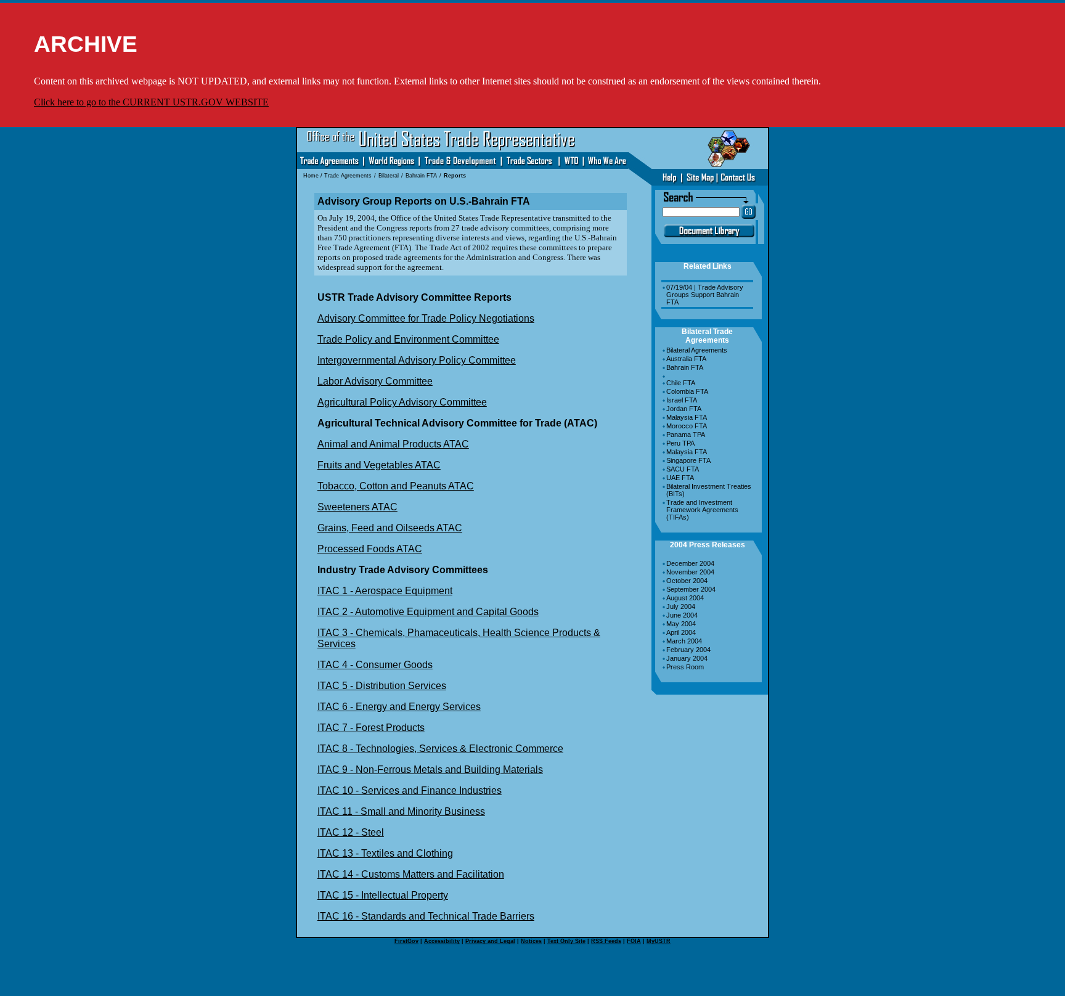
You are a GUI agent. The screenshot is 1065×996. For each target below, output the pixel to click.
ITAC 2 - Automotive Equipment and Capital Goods (428, 611)
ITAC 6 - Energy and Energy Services (399, 706)
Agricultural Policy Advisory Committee (402, 402)
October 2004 (687, 580)
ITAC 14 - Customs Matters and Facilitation (410, 874)
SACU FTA (682, 469)
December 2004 (690, 563)
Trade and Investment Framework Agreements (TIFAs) (702, 510)
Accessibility (442, 941)
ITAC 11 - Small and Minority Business (401, 811)
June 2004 (682, 615)
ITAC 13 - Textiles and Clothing (385, 853)
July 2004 (680, 606)
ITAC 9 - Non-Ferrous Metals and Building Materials (430, 769)
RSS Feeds (606, 941)
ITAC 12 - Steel (350, 832)
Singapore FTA (688, 460)
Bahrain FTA (684, 367)
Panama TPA (685, 434)
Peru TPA (680, 443)
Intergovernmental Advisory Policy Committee (416, 360)
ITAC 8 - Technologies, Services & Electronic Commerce (440, 748)
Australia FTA (686, 358)
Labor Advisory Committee (375, 381)
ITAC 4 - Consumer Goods (375, 664)
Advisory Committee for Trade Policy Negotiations (425, 318)
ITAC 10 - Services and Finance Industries (409, 790)
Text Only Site (566, 941)
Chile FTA (680, 382)
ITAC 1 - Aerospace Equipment (384, 591)
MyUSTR (659, 941)
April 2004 (681, 632)
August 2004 (685, 598)
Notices (531, 941)
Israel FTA (681, 400)
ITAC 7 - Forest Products (371, 727)
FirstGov (406, 941)
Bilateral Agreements (696, 350)
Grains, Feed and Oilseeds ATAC (389, 528)
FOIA (634, 941)
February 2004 (688, 649)
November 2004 (690, 572)
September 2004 (691, 589)
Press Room (685, 667)
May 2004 (681, 623)
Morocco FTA (686, 426)
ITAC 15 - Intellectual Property (382, 895)
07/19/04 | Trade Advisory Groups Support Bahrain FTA (704, 295)
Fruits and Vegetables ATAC (379, 465)
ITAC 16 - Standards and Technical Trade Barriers (425, 916)
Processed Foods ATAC (369, 549)
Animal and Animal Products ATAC (393, 444)
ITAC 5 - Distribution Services (381, 685)
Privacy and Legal (490, 941)
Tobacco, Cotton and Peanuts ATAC (395, 486)
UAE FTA (680, 477)
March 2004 (684, 641)
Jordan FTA (683, 408)
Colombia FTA (687, 391)
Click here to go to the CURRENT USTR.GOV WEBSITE (151, 102)
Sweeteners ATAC (357, 507)
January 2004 (687, 658)
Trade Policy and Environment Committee (408, 339)
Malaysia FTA (686, 417)
